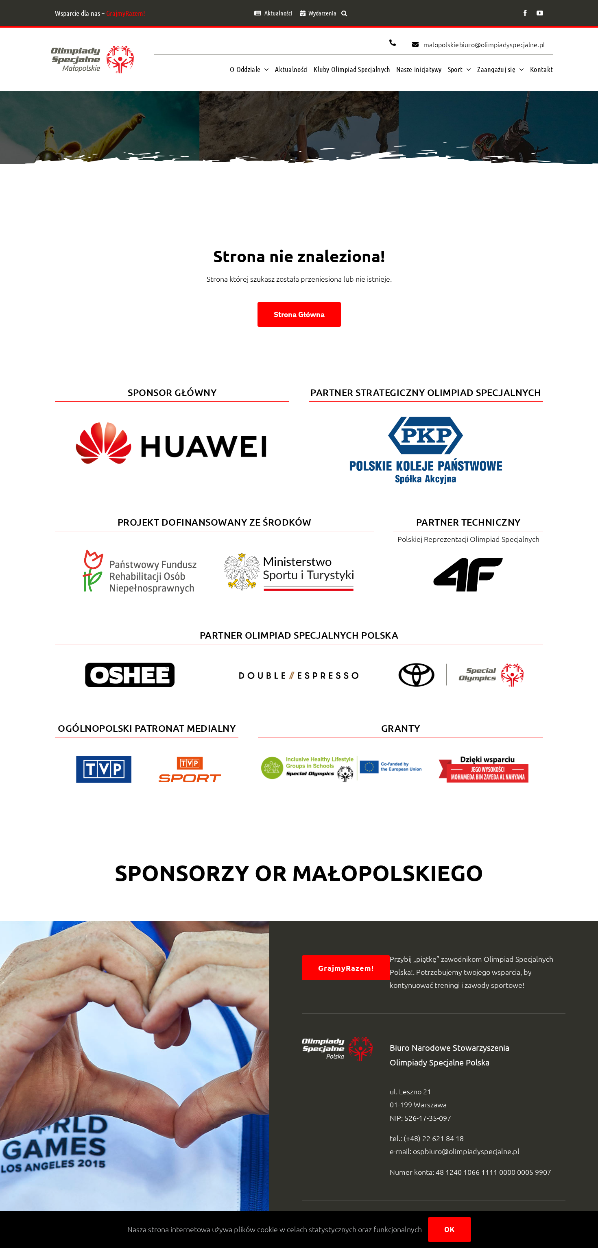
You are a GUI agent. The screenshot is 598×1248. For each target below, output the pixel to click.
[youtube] (540, 13)
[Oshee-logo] (130, 666)
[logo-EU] (341, 759)
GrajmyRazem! (125, 13)
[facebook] (525, 13)
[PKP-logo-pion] (426, 415)
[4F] (468, 556)
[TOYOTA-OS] (461, 666)
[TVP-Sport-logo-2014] (189, 760)
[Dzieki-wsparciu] (484, 759)
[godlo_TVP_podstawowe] (103, 759)
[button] (344, 13)
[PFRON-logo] (139, 553)
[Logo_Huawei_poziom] (172, 415)
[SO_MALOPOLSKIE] (92, 43)
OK (449, 1229)
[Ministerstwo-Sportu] (289, 556)
